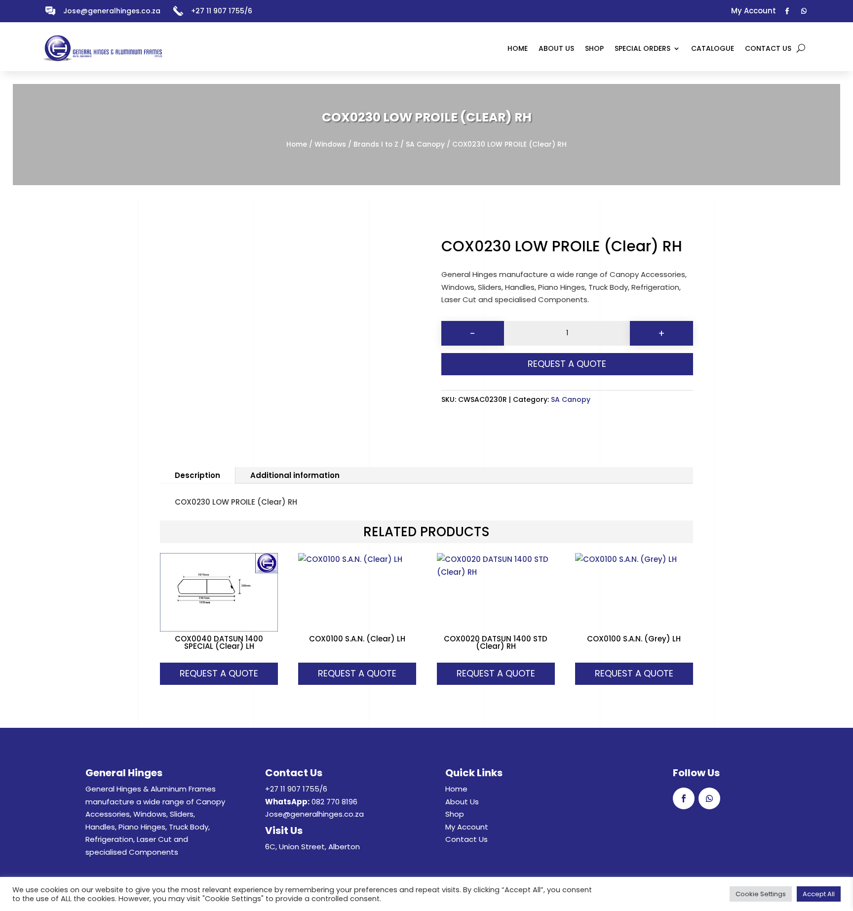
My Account (466, 827)
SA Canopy (425, 144)
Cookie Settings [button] (761, 894)
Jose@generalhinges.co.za (111, 11)
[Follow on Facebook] (787, 11)
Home (296, 144)
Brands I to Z (375, 144)
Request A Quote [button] (219, 673)
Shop (454, 814)
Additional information (295, 475)
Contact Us (466, 839)
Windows (330, 144)
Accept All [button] (819, 894)
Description (197, 475)
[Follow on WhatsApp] (804, 11)
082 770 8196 (334, 801)
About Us (462, 801)
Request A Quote (567, 363)
